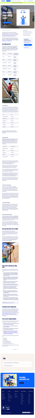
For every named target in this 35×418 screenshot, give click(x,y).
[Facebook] (30, 412)
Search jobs (3, 395)
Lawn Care (22, 394)
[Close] (32, 2)
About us (9, 393)
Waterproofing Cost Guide (10, 302)
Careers (9, 394)
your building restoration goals (6, 35)
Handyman (22, 393)
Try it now (21, 2)
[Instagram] (31, 412)
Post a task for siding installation (26, 35)
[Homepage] (3, 1)
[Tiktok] (32, 412)
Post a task (16, 393)
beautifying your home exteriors (7, 40)
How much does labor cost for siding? (27, 31)
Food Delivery (22, 395)
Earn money (3, 394)
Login (15, 395)
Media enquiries (9, 395)
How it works (3, 393)
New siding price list (25, 30)
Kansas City (29, 395)
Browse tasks (16, 394)
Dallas (28, 394)
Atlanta (29, 393)
